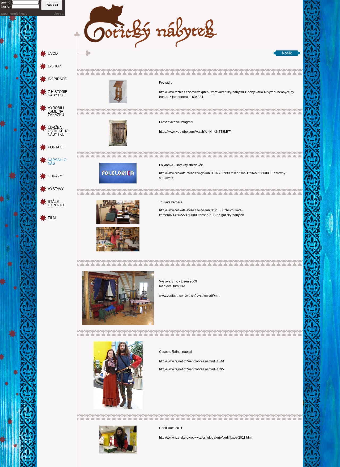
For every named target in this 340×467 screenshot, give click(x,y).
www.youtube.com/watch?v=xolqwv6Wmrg (189, 296)
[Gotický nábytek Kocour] (170, 24)
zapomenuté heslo (14, 13)
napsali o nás (57, 161)
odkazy (55, 176)
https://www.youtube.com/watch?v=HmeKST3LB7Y (195, 132)
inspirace (57, 79)
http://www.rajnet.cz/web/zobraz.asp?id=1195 (191, 369)
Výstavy (56, 189)
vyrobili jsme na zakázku (56, 111)
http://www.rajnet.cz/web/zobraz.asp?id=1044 (191, 361)
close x (59, 13)
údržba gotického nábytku (58, 131)
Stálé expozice (57, 203)
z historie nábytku (57, 93)
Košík (287, 53)
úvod (53, 53)
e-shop (54, 66)
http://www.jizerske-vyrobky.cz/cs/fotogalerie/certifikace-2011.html (205, 437)
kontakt (56, 147)
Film (52, 218)
